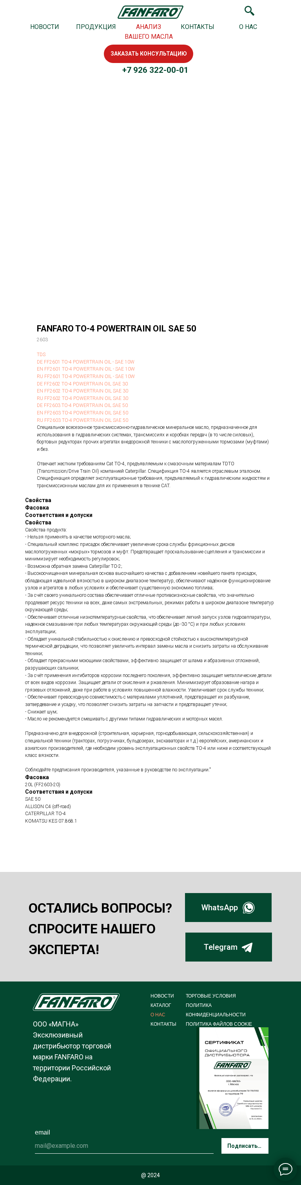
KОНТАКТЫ (163, 1024)
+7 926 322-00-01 (155, 70)
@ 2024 (150, 1175)
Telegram (221, 947)
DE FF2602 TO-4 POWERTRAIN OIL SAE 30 (82, 384)
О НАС (248, 27)
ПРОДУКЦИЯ (96, 27)
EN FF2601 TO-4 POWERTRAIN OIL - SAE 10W (86, 369)
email (42, 1132)
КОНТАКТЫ (197, 27)
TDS (41, 354)
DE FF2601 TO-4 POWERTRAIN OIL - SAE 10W (85, 362)
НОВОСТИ (44, 27)
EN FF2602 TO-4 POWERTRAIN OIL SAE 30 (82, 391)
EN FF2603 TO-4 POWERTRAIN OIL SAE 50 (82, 413)
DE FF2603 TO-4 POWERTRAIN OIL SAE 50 (82, 405)
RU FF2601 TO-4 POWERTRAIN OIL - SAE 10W (86, 376)
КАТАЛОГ (160, 1005)
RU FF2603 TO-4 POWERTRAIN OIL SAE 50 (82, 420)
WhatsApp (219, 907)
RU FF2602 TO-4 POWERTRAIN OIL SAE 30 (82, 398)
